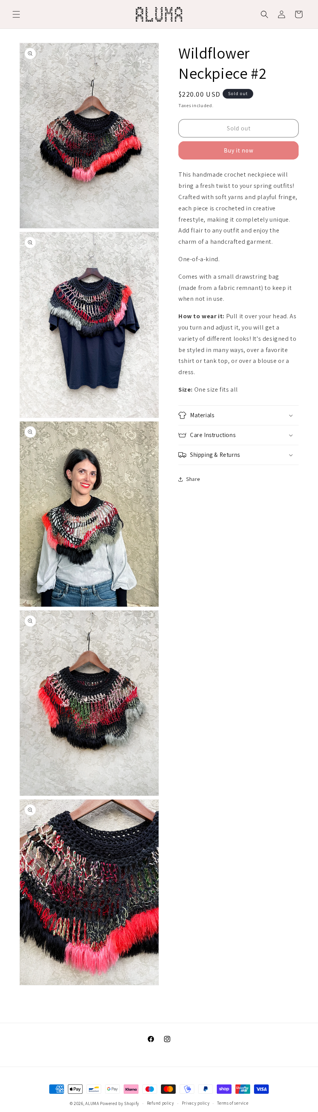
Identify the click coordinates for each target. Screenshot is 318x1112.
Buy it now (239, 150)
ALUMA (92, 1103)
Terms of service (232, 1103)
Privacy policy (196, 1103)
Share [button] (193, 478)
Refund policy (160, 1103)
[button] (16, 14)
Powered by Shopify (119, 1103)
